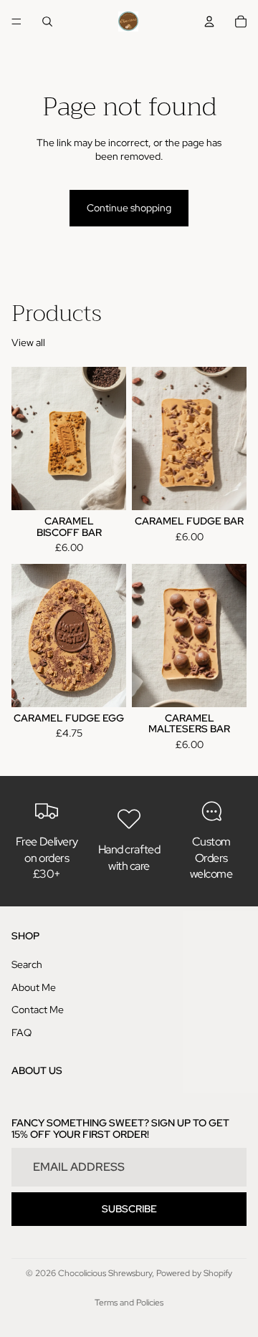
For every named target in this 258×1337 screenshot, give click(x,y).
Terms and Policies (129, 1302)
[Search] (47, 21)
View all (28, 342)
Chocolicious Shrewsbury (105, 1273)
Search (26, 964)
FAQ (21, 1032)
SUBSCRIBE (129, 1208)
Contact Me (37, 1009)
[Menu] (16, 21)
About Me (33, 987)
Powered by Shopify (194, 1273)
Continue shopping (129, 207)
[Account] (209, 21)
